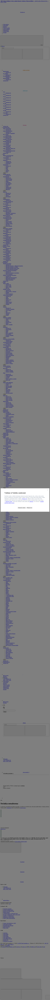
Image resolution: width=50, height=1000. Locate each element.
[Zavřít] (47, 490)
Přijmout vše (24, 498)
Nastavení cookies (9, 501)
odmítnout (31, 501)
